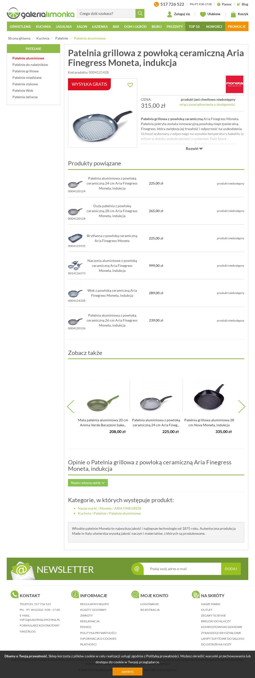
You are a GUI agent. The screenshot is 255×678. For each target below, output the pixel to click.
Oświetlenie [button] (20, 27)
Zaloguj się (181, 14)
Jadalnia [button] (64, 27)
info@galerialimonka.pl (40, 620)
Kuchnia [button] (43, 27)
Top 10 (194, 27)
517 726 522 (42, 604)
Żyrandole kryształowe (221, 633)
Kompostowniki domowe (221, 627)
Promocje (237, 27)
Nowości (214, 27)
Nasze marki (87, 508)
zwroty (86, 615)
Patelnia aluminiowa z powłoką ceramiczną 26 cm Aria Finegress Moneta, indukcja (112, 320)
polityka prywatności (98, 633)
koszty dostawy (93, 610)
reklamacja (89, 621)
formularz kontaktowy (40, 625)
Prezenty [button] (175, 27)
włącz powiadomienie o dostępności (207, 104)
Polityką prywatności (162, 656)
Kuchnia (42, 38)
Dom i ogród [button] (135, 27)
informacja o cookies (98, 638)
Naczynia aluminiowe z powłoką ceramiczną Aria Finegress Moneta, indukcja (112, 265)
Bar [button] (116, 27)
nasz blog (28, 631)
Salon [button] (82, 27)
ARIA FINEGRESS (127, 508)
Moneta (106, 508)
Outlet (206, 610)
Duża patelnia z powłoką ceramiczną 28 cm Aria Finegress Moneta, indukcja (112, 211)
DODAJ (231, 569)
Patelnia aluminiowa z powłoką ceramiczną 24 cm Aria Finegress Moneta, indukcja (112, 183)
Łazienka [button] (100, 27)
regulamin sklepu (94, 604)
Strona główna (19, 38)
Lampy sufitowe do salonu (222, 638)
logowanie (149, 604)
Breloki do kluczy (216, 621)
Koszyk (242, 14)
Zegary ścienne (213, 615)
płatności (88, 644)
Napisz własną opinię (86, 483)
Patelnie (61, 38)
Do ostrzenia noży (216, 644)
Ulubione (213, 14)
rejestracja (150, 610)
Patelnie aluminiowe (90, 38)
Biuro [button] (157, 27)
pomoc (86, 627)
